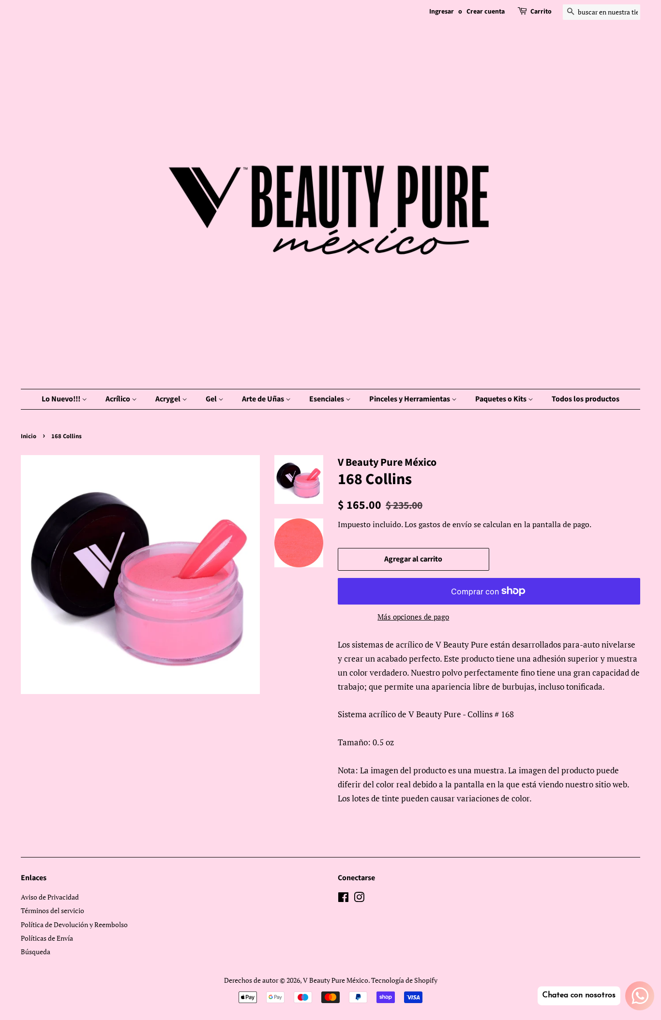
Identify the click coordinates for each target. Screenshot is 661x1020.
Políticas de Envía (47, 938)
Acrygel (168, 399)
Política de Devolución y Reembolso (74, 924)
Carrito (541, 11)
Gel (212, 399)
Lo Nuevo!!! (62, 399)
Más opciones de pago (413, 616)
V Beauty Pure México (335, 980)
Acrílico (118, 399)
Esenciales (327, 399)
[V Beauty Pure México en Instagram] (359, 898)
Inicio (28, 436)
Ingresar (441, 11)
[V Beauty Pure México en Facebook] (343, 898)
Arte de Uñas (263, 399)
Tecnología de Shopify (404, 980)
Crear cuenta (485, 11)
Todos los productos (585, 399)
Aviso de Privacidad (50, 897)
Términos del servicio (52, 910)
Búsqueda (35, 951)
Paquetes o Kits (501, 399)
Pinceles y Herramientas (410, 399)
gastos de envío (445, 524)
